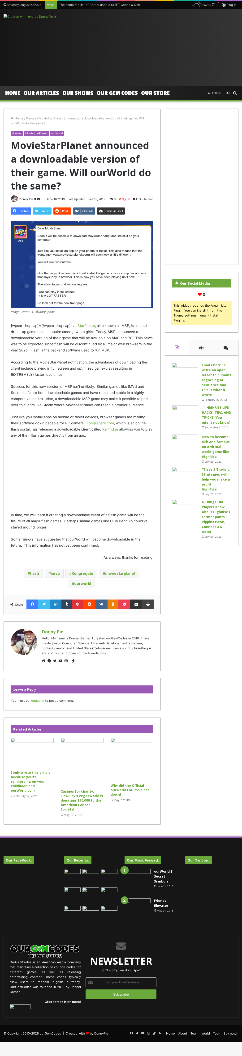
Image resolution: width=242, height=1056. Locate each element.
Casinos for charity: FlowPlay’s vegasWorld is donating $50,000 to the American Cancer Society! (82, 800)
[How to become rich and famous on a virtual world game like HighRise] (185, 443)
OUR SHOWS (77, 93)
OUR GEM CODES (117, 93)
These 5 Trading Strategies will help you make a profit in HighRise (216, 479)
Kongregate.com (100, 423)
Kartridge (110, 429)
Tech (216, 1033)
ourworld (82, 583)
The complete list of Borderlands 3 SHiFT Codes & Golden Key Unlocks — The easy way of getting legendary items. (144, 5)
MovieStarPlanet (36, 133)
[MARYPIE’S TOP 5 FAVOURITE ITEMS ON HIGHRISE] (109, 914)
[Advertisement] (163, 47)
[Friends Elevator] (138, 911)
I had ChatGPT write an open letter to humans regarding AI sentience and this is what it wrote (216, 380)
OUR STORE (155, 93)
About (182, 1033)
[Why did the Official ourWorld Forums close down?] (132, 759)
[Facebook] (50, 661)
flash (34, 573)
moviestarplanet (120, 573)
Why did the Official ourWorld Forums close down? (130, 790)
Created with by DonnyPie (87, 1033)
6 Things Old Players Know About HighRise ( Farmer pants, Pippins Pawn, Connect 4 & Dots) (216, 517)
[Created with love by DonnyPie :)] (30, 16)
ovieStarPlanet (82, 325)
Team (194, 1033)
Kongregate (82, 573)
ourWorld (57, 133)
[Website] (45, 661)
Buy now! (230, 1033)
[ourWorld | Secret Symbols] (138, 882)
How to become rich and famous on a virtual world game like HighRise (216, 447)
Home (12, 93)
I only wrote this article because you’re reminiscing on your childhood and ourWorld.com (31, 781)
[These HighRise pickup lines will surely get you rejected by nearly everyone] (72, 910)
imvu (55, 573)
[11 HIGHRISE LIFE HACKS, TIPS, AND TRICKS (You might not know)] (185, 418)
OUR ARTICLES (41, 93)
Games (31, 118)
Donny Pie (26, 199)
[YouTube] (62, 661)
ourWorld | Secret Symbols (163, 876)
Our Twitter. (198, 860)
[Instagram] (67, 661)
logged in (37, 700)
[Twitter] (56, 661)
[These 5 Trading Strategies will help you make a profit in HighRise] (185, 480)
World (206, 1033)
